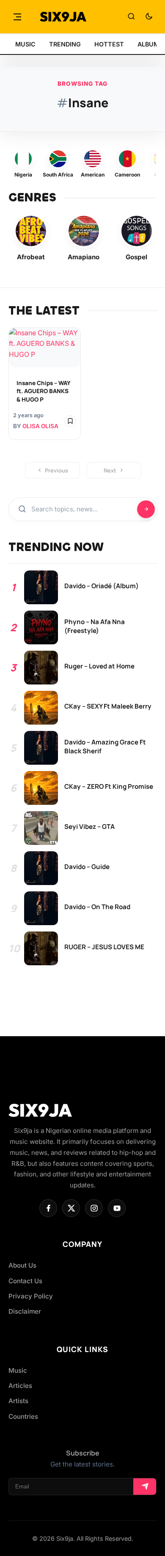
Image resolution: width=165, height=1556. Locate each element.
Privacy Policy (30, 1296)
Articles (20, 1386)
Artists (18, 1401)
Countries (23, 1416)
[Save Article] (70, 421)
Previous (56, 470)
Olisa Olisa (40, 426)
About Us (22, 1265)
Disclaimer (24, 1311)
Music (17, 1370)
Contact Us (25, 1281)
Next (110, 470)
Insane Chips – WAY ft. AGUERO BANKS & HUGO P (43, 391)
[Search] (131, 16)
